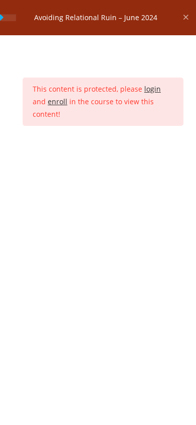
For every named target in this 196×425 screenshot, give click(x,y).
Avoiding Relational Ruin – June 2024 (95, 17)
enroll (57, 101)
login (152, 89)
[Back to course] (185, 17)
